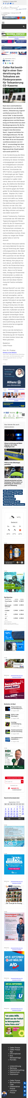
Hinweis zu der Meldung (9, 352)
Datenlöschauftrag (17, 1070)
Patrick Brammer (9, 502)
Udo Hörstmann (19, 504)
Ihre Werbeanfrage (15, 1057)
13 (11, 811)
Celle (12, 60)
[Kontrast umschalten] (24, 1091)
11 (5, 811)
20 (11, 814)
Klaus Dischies (9, 496)
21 (14, 814)
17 (23, 811)
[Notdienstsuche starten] (22, 781)
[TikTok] (8, 3)
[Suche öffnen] (23, 26)
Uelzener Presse (13, 1092)
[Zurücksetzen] (24, 1094)
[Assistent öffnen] (4, 1093)
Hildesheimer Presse (15, 1087)
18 (6, 814)
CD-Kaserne (8, 493)
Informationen (15, 1054)
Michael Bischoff (9, 499)
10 (23, 809)
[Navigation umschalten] (3, 22)
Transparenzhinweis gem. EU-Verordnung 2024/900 (16, 37)
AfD (5, 491)
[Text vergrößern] (24, 1083)
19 (8, 814)
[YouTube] (11, 3)
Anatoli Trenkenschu (15, 491)
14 (14, 811)
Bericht (8, 60)
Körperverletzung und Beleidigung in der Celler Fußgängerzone (13, 444)
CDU (15, 493)
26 (9, 816)
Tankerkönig (9, 623)
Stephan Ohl (8, 504)
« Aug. (8, 819)
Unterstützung (15, 1066)
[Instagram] (5, 3)
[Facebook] (3, 3)
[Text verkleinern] (24, 1087)
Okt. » (20, 819)
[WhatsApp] (13, 3)
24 (23, 814)
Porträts (13, 1060)
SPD (18, 502)
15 (17, 811)
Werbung (13, 1068)
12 (8, 811)
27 (11, 816)
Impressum (14, 1074)
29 (17, 816)
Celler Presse (15, 1048)
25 (6, 816)
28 (14, 816)
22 (17, 814)
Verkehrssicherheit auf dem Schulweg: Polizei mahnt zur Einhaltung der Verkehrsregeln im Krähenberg (13, 483)
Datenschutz (15, 1072)
